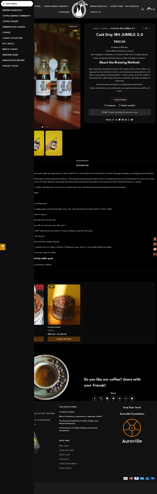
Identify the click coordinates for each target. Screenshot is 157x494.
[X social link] (116, 119)
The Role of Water (67, 412)
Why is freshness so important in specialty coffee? (80, 416)
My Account (64, 454)
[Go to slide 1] (42, 127)
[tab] (82, 164)
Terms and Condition (68, 463)
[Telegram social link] (132, 119)
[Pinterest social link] (122, 119)
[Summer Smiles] (64, 304)
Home (95, 28)
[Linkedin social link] (125, 119)
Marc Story (64, 446)
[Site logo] (80, 9)
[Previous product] (143, 28)
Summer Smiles (54, 327)
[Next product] (149, 28)
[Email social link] (119, 119)
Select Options (64, 339)
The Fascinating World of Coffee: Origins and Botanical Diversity (78, 422)
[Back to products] (146, 28)
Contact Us (64, 459)
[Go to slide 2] (44, 127)
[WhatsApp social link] (128, 119)
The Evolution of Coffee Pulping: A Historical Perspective (78, 429)
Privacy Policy (65, 468)
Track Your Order (66, 450)
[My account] (142, 9)
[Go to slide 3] (47, 127)
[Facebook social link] (113, 119)
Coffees (104, 28)
